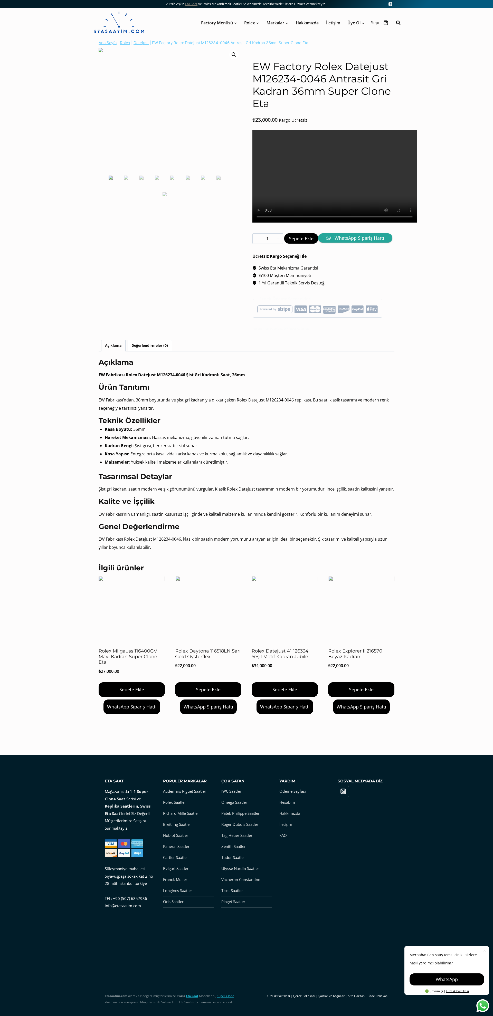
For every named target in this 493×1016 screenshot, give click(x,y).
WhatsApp (447, 979)
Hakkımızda (307, 23)
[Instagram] (343, 791)
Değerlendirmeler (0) (149, 345)
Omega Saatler (234, 802)
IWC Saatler (231, 791)
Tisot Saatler (232, 890)
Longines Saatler (177, 890)
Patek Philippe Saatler (240, 813)
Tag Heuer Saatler (236, 835)
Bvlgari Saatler (175, 868)
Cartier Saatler (175, 857)
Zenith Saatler (233, 846)
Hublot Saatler (175, 835)
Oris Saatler (173, 901)
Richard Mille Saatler (181, 813)
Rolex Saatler (174, 802)
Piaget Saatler (233, 901)
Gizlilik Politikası (457, 991)
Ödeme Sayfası (292, 791)
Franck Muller (175, 879)
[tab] (113, 345)
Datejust (141, 42)
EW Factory (291, 328)
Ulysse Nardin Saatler (240, 868)
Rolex (125, 42)
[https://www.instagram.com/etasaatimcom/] (390, 4)
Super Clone (225, 996)
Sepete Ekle (301, 238)
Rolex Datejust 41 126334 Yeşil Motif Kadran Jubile (280, 653)
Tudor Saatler (233, 857)
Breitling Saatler (177, 824)
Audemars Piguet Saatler (184, 791)
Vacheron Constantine (240, 879)
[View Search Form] (396, 23)
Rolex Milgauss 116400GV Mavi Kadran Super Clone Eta (128, 656)
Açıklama (113, 345)
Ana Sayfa (108, 42)
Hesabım (287, 802)
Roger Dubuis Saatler (239, 824)
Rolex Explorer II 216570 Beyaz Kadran (355, 653)
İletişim (333, 23)
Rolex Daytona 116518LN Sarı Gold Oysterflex (208, 653)
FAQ (283, 835)
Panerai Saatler (176, 846)
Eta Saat (191, 4)
